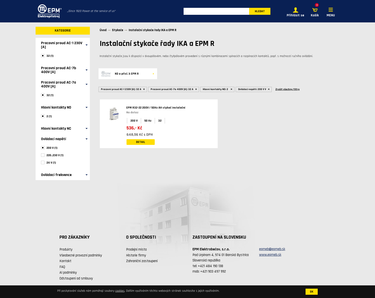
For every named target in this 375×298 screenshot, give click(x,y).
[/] (49, 11)
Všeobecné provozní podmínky (80, 255)
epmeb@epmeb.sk (272, 249)
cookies (120, 291)
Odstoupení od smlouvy (76, 278)
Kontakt (65, 261)
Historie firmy (136, 255)
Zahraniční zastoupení (142, 261)
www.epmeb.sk (270, 254)
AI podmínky (68, 272)
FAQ (62, 267)
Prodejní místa (136, 249)
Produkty (65, 249)
